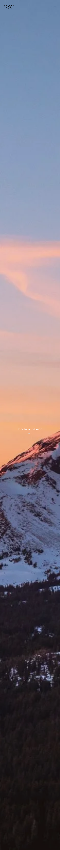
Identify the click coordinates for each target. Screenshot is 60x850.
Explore (30, 433)
